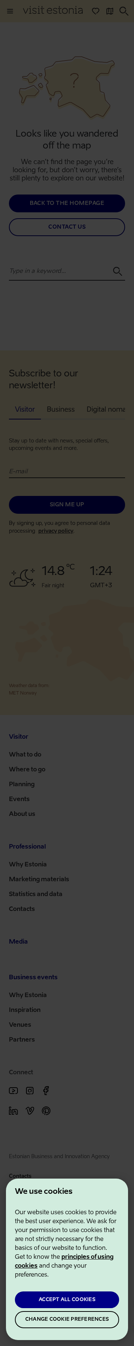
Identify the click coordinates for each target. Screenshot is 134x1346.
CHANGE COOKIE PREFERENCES (67, 1319)
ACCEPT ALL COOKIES (67, 1299)
